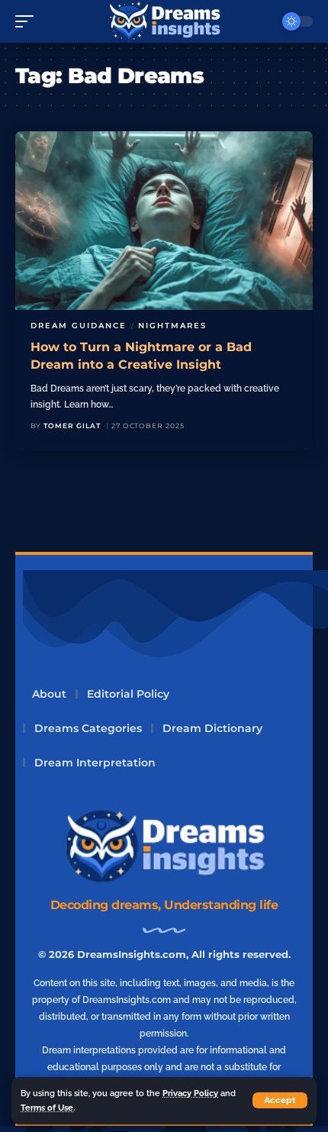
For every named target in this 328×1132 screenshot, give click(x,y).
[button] (279, 1100)
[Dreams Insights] (164, 21)
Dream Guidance (79, 326)
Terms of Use (47, 1107)
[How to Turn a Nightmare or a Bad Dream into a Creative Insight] (164, 220)
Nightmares (172, 326)
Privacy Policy (190, 1093)
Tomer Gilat (72, 425)
